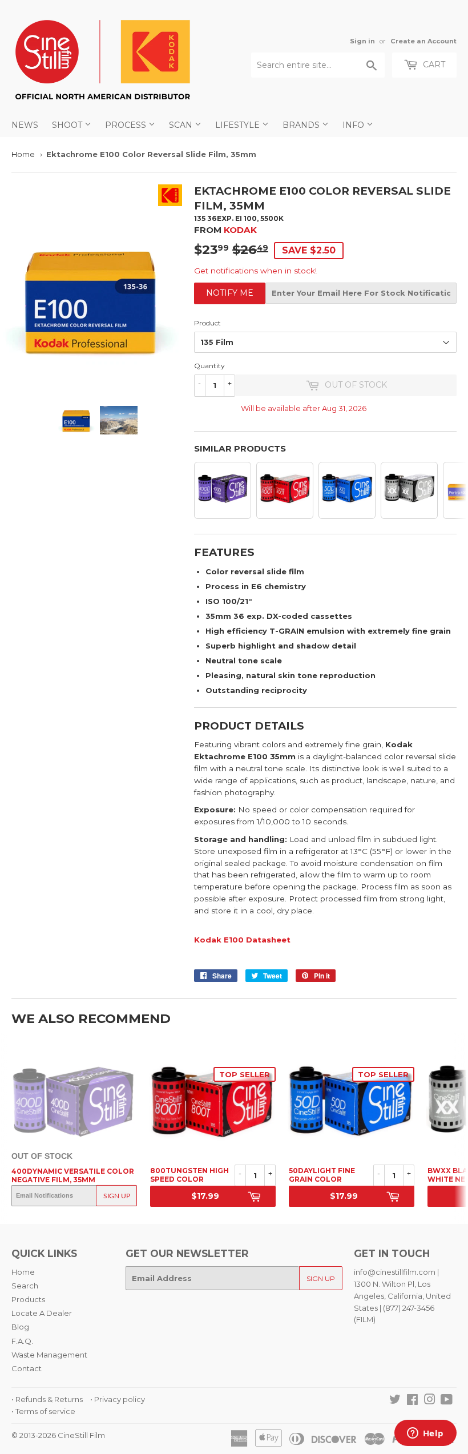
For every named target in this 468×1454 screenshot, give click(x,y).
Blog (20, 1326)
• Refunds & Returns (47, 1399)
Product (207, 323)
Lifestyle (238, 125)
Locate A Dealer (41, 1313)
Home (23, 154)
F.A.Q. (22, 1341)
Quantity (209, 365)
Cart (433, 64)
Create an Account (423, 41)
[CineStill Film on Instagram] (429, 1400)
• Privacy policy (117, 1399)
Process (126, 125)
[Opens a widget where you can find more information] (425, 1434)
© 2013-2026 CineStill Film (58, 1435)
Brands (302, 125)
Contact (26, 1368)
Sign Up (116, 1196)
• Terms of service (43, 1411)
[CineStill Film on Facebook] (412, 1400)
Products (28, 1299)
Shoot (68, 125)
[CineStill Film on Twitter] (395, 1400)
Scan (182, 125)
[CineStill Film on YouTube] (447, 1400)
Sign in (362, 41)
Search (24, 1285)
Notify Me (229, 293)
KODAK (240, 229)
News (24, 125)
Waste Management (49, 1354)
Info (354, 125)
